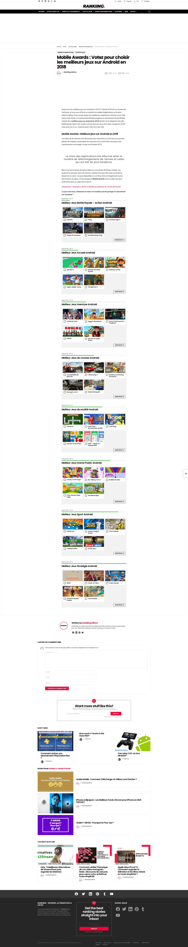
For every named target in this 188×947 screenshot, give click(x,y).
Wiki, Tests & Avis (54, 864)
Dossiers (118, 12)
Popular (128, 1)
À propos (98, 942)
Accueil (42, 12)
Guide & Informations (103, 12)
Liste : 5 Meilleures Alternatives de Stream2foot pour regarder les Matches (55, 869)
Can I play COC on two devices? (129, 754)
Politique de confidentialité (121, 942)
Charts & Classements (71, 12)
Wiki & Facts (107, 942)
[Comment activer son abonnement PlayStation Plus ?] (55, 741)
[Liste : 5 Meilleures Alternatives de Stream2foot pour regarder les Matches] (55, 855)
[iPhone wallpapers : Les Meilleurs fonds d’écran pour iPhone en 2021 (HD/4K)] (55, 803)
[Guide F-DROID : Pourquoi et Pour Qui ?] (55, 825)
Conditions (135, 942)
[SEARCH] (149, 11)
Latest (119, 1)
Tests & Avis (87, 12)
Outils (132, 12)
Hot (137, 1)
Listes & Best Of (53, 12)
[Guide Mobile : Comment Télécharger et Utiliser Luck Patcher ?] (55, 782)
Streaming (43, 864)
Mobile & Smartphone (59, 768)
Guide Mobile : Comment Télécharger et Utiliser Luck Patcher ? (106, 779)
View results (119, 240)
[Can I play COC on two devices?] (132, 741)
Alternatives (145, 942)
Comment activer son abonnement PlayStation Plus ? (55, 755)
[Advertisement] (94, 28)
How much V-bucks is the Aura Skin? (91, 734)
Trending (146, 1)
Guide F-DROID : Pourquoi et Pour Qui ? (95, 822)
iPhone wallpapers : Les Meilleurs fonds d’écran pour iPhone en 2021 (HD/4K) (108, 801)
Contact (104, 944)
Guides (97, 944)
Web (126, 12)
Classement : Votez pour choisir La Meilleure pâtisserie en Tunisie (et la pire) (91, 187)
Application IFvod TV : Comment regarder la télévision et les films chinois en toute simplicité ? (131, 871)
